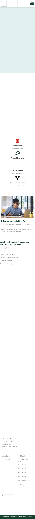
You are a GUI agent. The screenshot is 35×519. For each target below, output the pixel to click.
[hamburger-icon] (32, 3)
